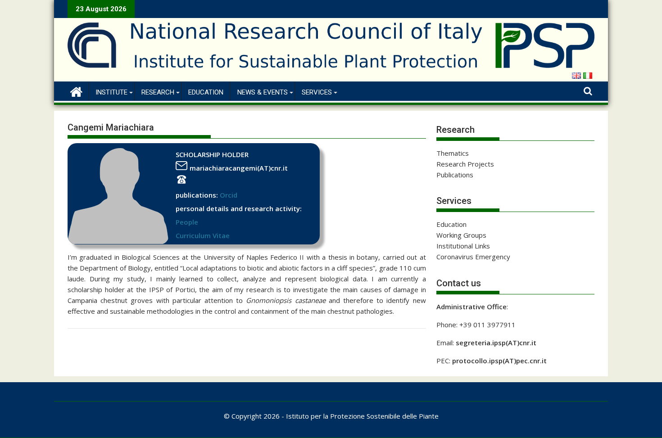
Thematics (452, 153)
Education (205, 92)
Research (157, 92)
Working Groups (461, 234)
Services (317, 92)
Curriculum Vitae (203, 235)
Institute (111, 92)
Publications (454, 174)
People (187, 221)
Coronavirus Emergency (473, 256)
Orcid (228, 194)
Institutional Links (463, 245)
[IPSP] (76, 90)
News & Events (262, 92)
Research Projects (465, 163)
